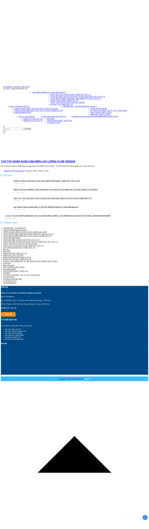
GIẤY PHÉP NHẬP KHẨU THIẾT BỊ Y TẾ (19, 248)
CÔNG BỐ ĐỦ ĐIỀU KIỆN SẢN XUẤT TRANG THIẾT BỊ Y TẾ (38, 111)
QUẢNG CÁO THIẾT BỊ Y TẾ (61, 104)
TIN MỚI (6, 273)
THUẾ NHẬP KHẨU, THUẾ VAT (59, 121)
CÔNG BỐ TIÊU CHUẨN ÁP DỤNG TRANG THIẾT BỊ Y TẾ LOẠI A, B (77, 97)
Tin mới (98, 116)
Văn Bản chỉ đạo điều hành (12, 279)
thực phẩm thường (9, 269)
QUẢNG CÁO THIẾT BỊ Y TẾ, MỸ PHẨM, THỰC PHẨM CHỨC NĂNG (30, 261)
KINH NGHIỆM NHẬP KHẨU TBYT (17, 257)
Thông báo (7, 263)
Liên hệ (104, 116)
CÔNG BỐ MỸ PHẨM (98, 109)
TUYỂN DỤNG (112, 116)
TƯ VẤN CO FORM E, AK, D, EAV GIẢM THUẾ (108, 111)
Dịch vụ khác (90, 106)
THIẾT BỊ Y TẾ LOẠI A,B (33, 119)
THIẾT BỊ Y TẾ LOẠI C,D (33, 121)
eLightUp (87, 379)
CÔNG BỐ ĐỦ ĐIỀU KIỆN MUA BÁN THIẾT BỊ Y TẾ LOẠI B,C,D (75, 98)
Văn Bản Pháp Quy (10, 283)
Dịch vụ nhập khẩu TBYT (55, 92)
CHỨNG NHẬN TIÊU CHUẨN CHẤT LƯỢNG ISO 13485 (36, 109)
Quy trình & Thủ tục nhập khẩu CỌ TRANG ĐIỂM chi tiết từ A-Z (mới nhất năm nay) (46, 207)
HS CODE (51, 119)
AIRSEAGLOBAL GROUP (14, 171)
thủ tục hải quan (8, 265)
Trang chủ (35, 92)
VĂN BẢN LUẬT (53, 123)
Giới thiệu (42, 92)
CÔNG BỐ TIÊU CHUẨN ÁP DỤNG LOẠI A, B (21, 240)
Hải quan (6, 249)
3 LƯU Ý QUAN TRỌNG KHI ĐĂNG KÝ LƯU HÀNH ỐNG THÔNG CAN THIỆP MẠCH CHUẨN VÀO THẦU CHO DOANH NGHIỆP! (58, 216)
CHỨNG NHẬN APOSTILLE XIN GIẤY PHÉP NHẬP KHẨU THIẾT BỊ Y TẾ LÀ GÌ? (47, 181)
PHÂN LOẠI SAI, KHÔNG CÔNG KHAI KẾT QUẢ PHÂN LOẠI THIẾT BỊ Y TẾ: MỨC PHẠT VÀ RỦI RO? (56, 190)
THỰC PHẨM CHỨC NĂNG (101, 112)
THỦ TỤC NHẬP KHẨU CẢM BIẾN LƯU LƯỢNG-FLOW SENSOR (38, 161)
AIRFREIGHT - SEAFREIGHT (74, 106)
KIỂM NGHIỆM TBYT (22, 112)
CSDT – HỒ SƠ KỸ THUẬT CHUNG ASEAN (67, 102)
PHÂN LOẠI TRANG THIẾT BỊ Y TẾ (64, 100)
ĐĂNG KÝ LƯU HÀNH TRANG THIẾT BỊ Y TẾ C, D (70, 95)
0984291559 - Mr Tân (8, 308)
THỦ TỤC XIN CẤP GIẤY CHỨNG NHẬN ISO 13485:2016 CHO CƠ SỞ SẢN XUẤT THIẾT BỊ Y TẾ (53, 198)
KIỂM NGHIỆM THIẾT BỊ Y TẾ (15, 253)
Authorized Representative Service (84, 116)
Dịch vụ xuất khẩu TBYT (19, 106)
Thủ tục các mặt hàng (26, 116)
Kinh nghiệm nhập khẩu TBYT (53, 116)
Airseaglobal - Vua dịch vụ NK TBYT (16, 87)
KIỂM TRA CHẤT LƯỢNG (100, 114)
